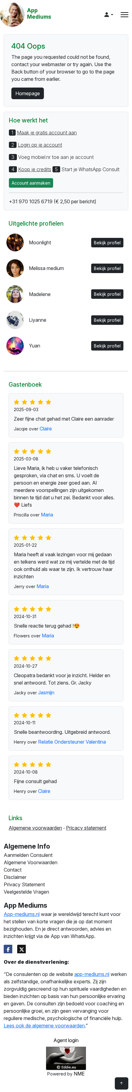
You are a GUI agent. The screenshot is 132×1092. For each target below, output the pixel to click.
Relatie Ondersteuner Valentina (72, 742)
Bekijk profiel (107, 242)
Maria (47, 515)
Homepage (27, 93)
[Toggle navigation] (124, 15)
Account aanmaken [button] (31, 183)
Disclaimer (15, 877)
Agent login (66, 1040)
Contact (12, 870)
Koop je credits (34, 169)
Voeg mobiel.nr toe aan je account (56, 157)
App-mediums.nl (22, 914)
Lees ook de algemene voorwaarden (44, 1026)
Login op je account (40, 145)
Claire (46, 429)
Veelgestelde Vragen (26, 892)
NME (79, 1074)
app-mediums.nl (91, 974)
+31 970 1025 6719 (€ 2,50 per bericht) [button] (52, 201)
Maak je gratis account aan (47, 132)
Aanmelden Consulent (28, 855)
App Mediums (39, 13)
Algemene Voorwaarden (30, 862)
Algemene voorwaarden (35, 828)
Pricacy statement (86, 828)
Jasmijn (46, 692)
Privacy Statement (24, 884)
